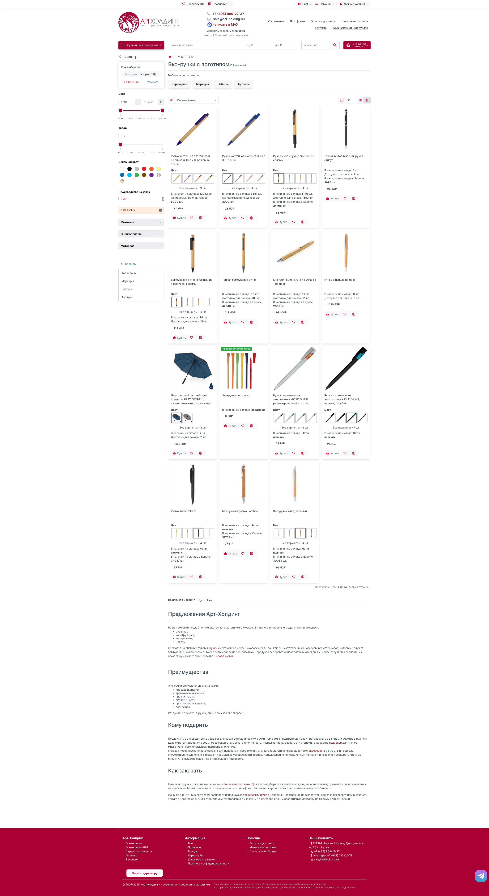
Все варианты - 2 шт (193, 427)
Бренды (193, 851)
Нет (209, 600)
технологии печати (257, 794)
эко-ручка (128, 210)
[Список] (360, 100)
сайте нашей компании (235, 784)
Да (200, 600)
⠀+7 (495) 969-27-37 (227, 14)
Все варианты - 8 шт (295, 427)
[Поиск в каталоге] (335, 45)
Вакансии (132, 859)
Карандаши (128, 273)
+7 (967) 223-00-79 (340, 855)
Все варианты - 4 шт (244, 188)
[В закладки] (192, 218)
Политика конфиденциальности (208, 863)
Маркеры (127, 281)
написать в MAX (225, 24)
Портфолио (195, 847)
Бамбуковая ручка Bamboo (240, 511)
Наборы (126, 289)
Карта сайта (196, 855)
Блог (191, 843)
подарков (335, 742)
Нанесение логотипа (355, 21)
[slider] (120, 110)
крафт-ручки (224, 656)
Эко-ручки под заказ (235, 395)
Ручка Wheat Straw (183, 511)
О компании (276, 21)
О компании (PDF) (137, 847)
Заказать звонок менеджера (226, 30)
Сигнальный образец (263, 851)
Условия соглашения (201, 859)
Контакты (321, 27)
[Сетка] (367, 100)
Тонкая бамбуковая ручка (239, 279)
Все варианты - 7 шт (346, 427)
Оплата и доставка (323, 21)
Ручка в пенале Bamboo (339, 279)
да (124, 198)
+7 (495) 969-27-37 (327, 851)
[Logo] (149, 22)
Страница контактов (139, 851)
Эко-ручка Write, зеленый (290, 511)
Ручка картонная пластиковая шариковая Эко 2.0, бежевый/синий (190, 160)
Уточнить (153, 82)
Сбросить (132, 82)
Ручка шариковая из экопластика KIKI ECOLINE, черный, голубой (342, 399)
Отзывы (131, 855)
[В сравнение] (201, 218)
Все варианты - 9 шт (192, 188)
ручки (213, 648)
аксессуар (316, 750)
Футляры (127, 297)
